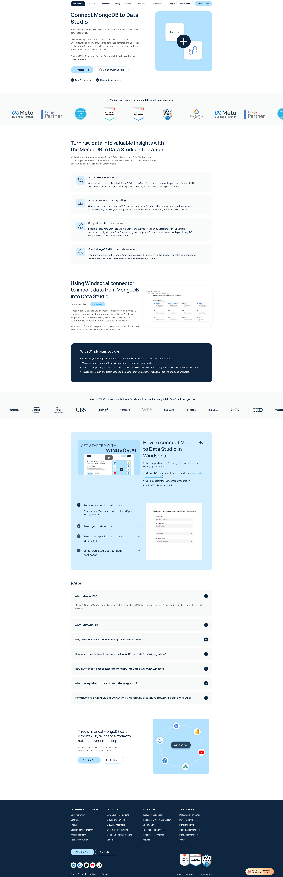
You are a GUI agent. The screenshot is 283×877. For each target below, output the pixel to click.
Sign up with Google (113, 69)
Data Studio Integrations (118, 815)
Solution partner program (82, 829)
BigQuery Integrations (117, 824)
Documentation (78, 815)
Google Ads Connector (153, 834)
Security (106, 874)
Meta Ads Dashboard (188, 834)
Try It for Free (82, 69)
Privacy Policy (77, 874)
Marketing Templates (189, 824)
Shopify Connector (151, 824)
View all (110, 839)
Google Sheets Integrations (119, 834)
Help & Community (79, 839)
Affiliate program (78, 834)
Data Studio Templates (189, 815)
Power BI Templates (188, 819)
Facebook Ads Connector (154, 829)
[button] (96, 3)
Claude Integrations (116, 819)
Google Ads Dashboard (189, 829)
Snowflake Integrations (117, 829)
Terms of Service (92, 874)
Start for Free (203, 3)
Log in (172, 3)
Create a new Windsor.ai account (100, 511)
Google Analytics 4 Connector (157, 819)
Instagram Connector (153, 815)
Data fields (75, 819)
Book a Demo (185, 3)
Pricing (117, 3)
